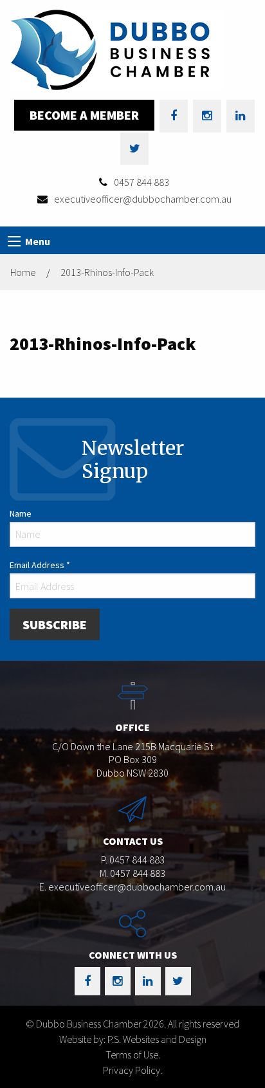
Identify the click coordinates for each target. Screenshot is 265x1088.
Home (23, 272)
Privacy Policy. (132, 1070)
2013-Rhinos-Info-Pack (107, 272)
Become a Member (84, 115)
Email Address (40, 565)
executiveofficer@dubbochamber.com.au (143, 198)
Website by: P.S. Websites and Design (132, 1039)
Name (21, 513)
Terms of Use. (132, 1054)
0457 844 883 (141, 182)
